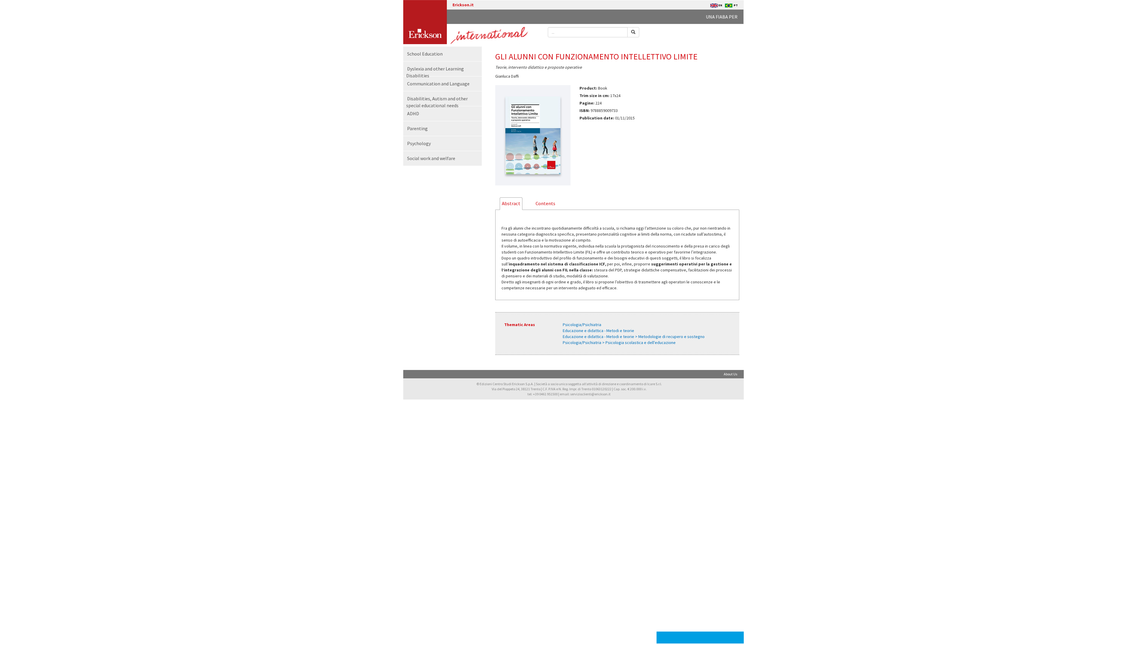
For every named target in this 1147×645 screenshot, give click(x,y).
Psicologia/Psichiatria (582, 324)
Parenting (417, 128)
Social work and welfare (431, 158)
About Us (730, 374)
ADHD (413, 113)
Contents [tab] (545, 203)
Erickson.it (463, 4)
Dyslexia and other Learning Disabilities (435, 72)
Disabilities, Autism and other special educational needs (437, 102)
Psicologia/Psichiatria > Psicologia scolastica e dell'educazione (619, 342)
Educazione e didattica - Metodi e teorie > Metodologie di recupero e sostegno (634, 336)
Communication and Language (438, 84)
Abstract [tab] (511, 203)
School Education (425, 54)
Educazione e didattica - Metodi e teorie (598, 330)
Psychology (419, 143)
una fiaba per (721, 17)
